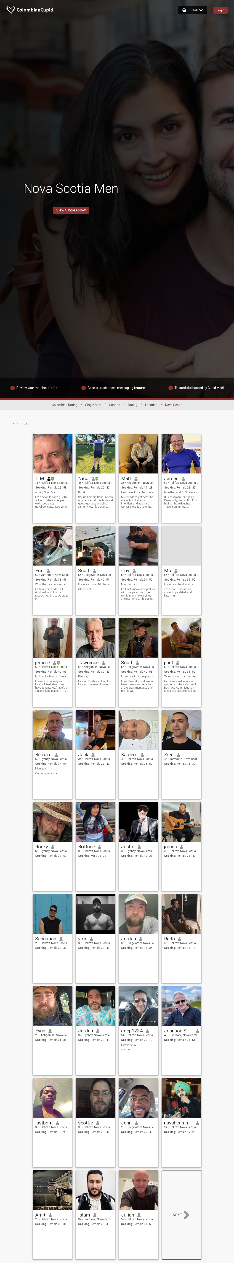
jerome (42, 662)
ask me (125, 1049)
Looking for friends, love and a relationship (52, 676)
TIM (39, 478)
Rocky (41, 846)
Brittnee (86, 846)
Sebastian (45, 938)
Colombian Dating (64, 405)
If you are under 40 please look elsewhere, (95, 584)
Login (220, 10)
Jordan (128, 938)
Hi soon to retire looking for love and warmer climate (94, 683)
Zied (169, 754)
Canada (114, 405)
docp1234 (132, 1031)
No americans (129, 584)
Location (151, 405)
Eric (39, 570)
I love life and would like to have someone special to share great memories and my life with (137, 686)
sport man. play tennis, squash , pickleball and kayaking (178, 592)
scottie (85, 1123)
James (171, 478)
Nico (83, 478)
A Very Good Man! (46, 492)
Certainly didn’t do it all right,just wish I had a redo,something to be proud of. (52, 594)
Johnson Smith (178, 1031)
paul (168, 662)
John (126, 1123)
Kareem (129, 754)
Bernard (43, 754)
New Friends (128, 1044)
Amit (40, 1215)
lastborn (44, 1123)
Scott (84, 570)
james (170, 846)
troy (125, 570)
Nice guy (40, 768)
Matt (126, 478)
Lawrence (88, 662)
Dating (132, 405)
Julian (127, 1215)
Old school (84, 589)
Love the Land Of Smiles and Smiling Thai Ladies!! (181, 492)
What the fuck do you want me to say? (52, 584)
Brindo (82, 492)
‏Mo (167, 570)
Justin (127, 846)
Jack (83, 754)
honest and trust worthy (178, 584)
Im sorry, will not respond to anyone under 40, (138, 676)
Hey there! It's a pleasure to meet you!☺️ (138, 492)
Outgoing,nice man (46, 773)
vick (82, 938)
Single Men (93, 405)
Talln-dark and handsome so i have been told (181, 676)
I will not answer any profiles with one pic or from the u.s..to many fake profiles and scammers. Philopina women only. (138, 594)
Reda (169, 938)
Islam (84, 1215)
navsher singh (178, 1123)
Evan (40, 1031)
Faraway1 (84, 676)
